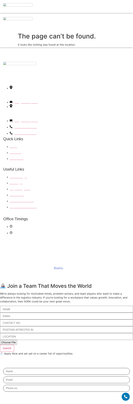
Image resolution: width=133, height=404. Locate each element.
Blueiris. (58, 267)
